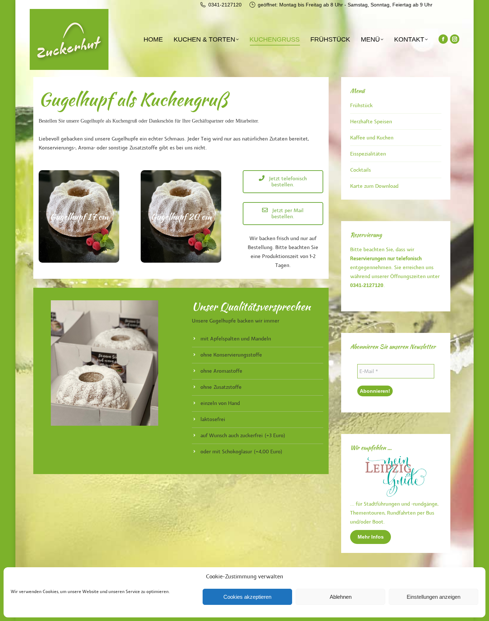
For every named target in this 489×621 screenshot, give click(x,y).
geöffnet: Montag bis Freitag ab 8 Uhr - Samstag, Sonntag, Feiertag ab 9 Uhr (345, 5)
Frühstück (361, 105)
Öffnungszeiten (408, 276)
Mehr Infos (371, 537)
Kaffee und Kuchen (371, 138)
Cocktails (360, 170)
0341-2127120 (225, 5)
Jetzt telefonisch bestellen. (287, 182)
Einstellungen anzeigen (433, 597)
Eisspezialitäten (368, 154)
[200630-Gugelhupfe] (104, 363)
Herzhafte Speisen (371, 122)
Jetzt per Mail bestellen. (287, 213)
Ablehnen (341, 597)
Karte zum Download (374, 186)
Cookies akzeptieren (247, 597)
